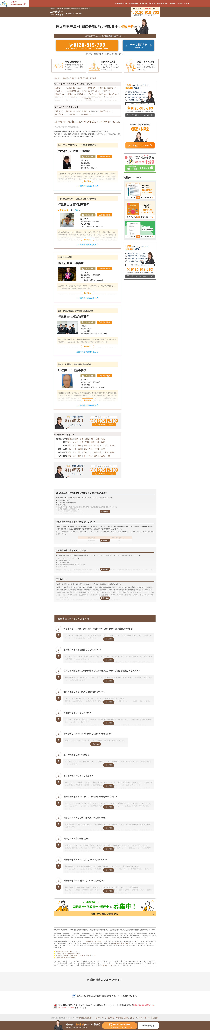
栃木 (97, 442)
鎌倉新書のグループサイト (106, 979)
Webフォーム (107, 965)
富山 (96, 445)
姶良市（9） (59, 88)
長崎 (80, 455)
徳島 (96, 452)
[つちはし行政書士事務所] (87, 165)
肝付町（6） (93, 94)
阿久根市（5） (71, 88)
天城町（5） (81, 88)
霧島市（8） (103, 94)
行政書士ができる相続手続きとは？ (68, 953)
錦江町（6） (113, 94)
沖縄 (108, 455)
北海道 (70, 439)
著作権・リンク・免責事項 (105, 1018)
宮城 (87, 439)
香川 (101, 452)
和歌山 (96, 449)
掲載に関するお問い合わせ (125, 1018)
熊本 (85, 455)
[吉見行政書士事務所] (87, 277)
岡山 (80, 452)
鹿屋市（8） (72, 94)
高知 (112, 452)
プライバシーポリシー (143, 1018)
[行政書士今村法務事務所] (87, 331)
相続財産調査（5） (84, 111)
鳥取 (69, 452)
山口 (90, 452)
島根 (74, 452)
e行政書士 (57, 78)
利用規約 (155, 1018)
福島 (103, 439)
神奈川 (75, 442)
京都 (80, 449)
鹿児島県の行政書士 (69, 78)
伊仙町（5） (59, 91)
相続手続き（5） (106, 111)
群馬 (103, 442)
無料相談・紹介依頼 (75, 13)
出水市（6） (112, 88)
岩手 (81, 439)
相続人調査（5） (86, 114)
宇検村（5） (96, 91)
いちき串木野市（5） (73, 91)
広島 (85, 452)
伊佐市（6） (102, 88)
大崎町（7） (107, 91)
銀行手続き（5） (61, 114)
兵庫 (74, 449)
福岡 (69, 455)
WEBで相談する (148, 1025)
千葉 (87, 442)
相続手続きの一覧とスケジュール (67, 951)
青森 (76, 439)
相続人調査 (89, 941)
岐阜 (80, 445)
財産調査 (98, 941)
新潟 (85, 445)
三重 (103, 449)
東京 (69, 442)
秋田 (92, 439)
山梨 (112, 445)
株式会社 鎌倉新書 (85, 1018)
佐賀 (74, 455)
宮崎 (96, 455)
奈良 (90, 449)
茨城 (92, 442)
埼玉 (81, 442)
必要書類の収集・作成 (121, 943)
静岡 (74, 445)
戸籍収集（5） (74, 114)
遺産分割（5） (71, 111)
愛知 (69, 445)
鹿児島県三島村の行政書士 (87, 78)
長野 (90, 445)
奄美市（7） (92, 88)
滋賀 (85, 449)
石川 (101, 445)
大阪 (69, 449)
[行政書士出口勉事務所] (87, 384)
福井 (106, 445)
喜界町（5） (82, 94)
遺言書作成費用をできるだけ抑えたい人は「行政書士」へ (76, 955)
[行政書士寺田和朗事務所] (87, 221)
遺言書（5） (59, 111)
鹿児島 (102, 455)
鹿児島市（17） (61, 94)
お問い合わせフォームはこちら (105, 425)
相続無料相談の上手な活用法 (66, 957)
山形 (97, 439)
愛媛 (106, 452)
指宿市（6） (86, 91)
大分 (90, 455)
